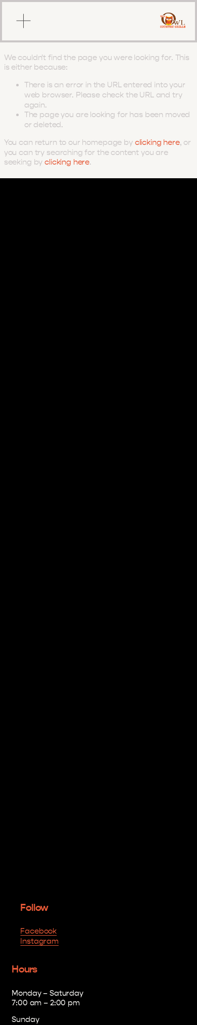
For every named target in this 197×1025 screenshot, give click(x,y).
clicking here (157, 142)
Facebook (38, 931)
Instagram (39, 941)
